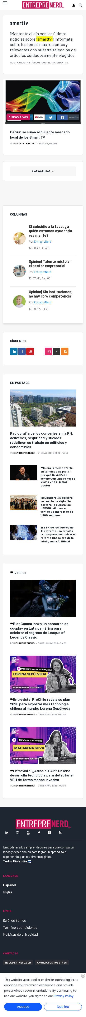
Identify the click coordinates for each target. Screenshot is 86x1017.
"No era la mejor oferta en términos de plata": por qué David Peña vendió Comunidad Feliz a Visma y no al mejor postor (58, 476)
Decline (63, 1006)
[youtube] (30, 351)
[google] (56, 351)
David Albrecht (25, 143)
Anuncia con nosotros (52, 962)
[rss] (64, 351)
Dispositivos (18, 117)
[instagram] (48, 351)
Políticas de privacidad (20, 934)
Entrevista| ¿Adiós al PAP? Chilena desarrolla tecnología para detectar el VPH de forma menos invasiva (41, 775)
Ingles (7, 892)
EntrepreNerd (42, 241)
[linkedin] (14, 351)
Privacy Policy (63, 996)
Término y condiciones (20, 927)
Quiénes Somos (14, 920)
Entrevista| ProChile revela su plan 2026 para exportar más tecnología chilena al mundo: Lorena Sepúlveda (40, 704)
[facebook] (22, 351)
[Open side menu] (5, 3)
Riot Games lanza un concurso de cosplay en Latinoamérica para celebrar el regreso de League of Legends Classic (39, 630)
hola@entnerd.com (18, 962)
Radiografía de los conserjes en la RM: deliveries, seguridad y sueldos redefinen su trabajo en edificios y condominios (41, 440)
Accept (23, 1006)
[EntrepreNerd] (43, 5)
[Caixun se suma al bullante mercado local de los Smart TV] (43, 101)
